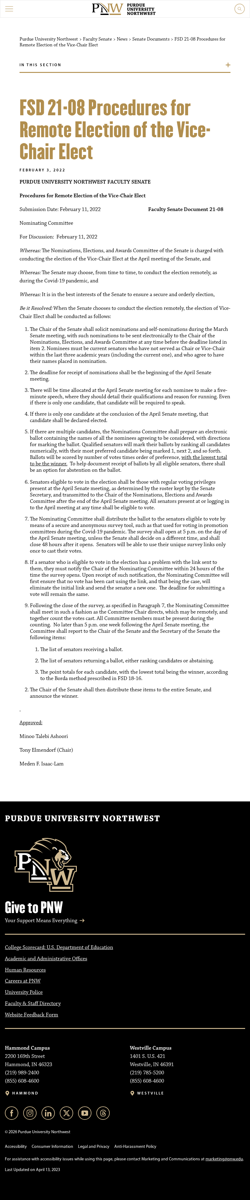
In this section (41, 64)
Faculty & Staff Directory (33, 1003)
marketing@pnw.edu (224, 1159)
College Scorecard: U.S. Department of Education (59, 947)
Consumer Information (52, 1146)
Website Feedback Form (31, 1015)
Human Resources (25, 970)
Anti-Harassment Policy (135, 1146)
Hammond (25, 1093)
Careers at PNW (23, 981)
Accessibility (16, 1146)
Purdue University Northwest (82, 819)
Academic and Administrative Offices (46, 958)
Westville (150, 1093)
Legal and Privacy (93, 1146)
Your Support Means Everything (41, 920)
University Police (24, 992)
